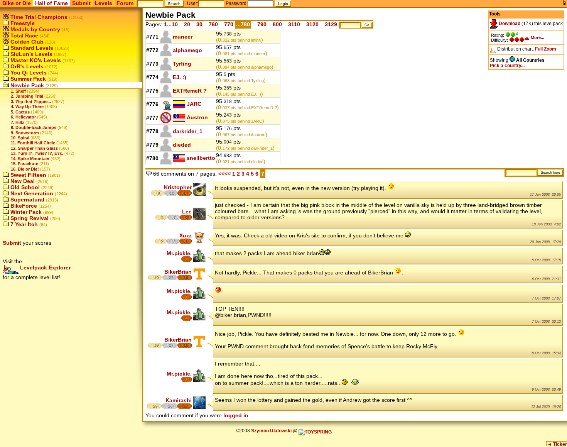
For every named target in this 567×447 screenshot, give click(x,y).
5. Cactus (20, 112)
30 (199, 24)
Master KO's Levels (35, 60)
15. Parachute (24, 163)
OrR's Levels (26, 66)
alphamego (187, 50)
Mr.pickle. (179, 253)
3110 (294, 24)
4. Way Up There (27, 106)
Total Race (23, 35)
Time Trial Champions (38, 17)
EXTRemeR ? (190, 91)
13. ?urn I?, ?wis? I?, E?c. (37, 153)
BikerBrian (178, 272)
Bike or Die (16, 3)
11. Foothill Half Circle (33, 143)
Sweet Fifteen (27, 175)
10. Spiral (20, 137)
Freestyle (22, 23)
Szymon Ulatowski (271, 430)
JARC (194, 104)
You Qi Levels (28, 72)
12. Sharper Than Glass (34, 148)
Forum (124, 3)
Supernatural (26, 199)
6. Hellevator (23, 117)
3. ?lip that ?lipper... (31, 101)
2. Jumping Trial (27, 96)
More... (537, 37)
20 (187, 24)
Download (509, 23)
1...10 (171, 24)
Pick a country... (507, 65)
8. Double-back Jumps (33, 127)
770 (228, 24)
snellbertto (201, 158)
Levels (103, 3)
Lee (187, 211)
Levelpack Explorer (45, 267)
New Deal (22, 181)
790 (262, 24)
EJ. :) (179, 77)
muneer (182, 37)
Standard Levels (31, 48)
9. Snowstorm (25, 132)
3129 (331, 24)
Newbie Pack (26, 85)
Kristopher (178, 187)
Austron (197, 117)
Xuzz (185, 235)
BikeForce (23, 206)
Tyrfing (182, 64)
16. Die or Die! (25, 169)
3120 (312, 24)
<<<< (224, 174)
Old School (24, 187)
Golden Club (26, 42)
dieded (182, 145)
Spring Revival (29, 218)
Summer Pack (27, 79)
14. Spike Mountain (30, 158)
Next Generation (31, 193)
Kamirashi (178, 400)
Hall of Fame (51, 3)
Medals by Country (34, 29)
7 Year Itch (23, 224)
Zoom (550, 49)
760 (213, 24)
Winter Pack (25, 212)
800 (277, 24)
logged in (235, 415)
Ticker (557, 444)
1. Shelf (18, 91)
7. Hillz (17, 122)
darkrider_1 (187, 131)
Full (539, 49)
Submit (81, 3)
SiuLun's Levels (30, 54)
